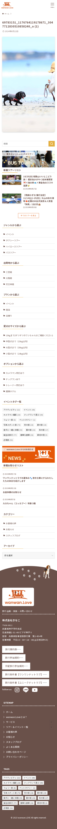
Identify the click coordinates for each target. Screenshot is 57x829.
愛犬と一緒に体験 (12, 429)
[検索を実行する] (51, 144)
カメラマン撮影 (11, 414)
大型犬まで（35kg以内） (17, 347)
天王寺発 (10, 284)
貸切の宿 (42, 435)
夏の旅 (41, 424)
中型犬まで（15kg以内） (17, 341)
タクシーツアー (13, 240)
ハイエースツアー (14, 246)
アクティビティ (11, 409)
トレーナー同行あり (15, 385)
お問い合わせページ (16, 751)
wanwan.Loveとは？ (16, 717)
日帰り (9, 315)
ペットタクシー (27, 419)
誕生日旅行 (10, 435)
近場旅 (8, 440)
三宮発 (9, 272)
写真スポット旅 (11, 424)
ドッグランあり (13, 379)
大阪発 (9, 278)
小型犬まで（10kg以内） (17, 353)
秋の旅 (43, 429)
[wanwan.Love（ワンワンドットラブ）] (7, 5)
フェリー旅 (9, 419)
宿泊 (8, 309)
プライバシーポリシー (17, 756)
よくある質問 (12, 746)
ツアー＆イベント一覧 (17, 727)
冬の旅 (28, 424)
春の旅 (30, 429)
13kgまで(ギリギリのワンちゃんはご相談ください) (29, 335)
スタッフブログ (13, 535)
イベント (10, 234)
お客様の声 (11, 523)
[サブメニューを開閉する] (51, 722)
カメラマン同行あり (15, 373)
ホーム (9, 712)
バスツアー (11, 252)
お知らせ (10, 529)
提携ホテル (11, 391)
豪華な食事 (26, 435)
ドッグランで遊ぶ (33, 414)
